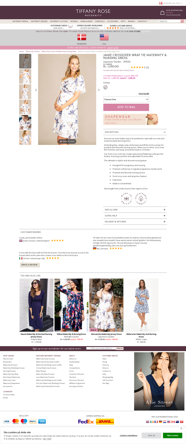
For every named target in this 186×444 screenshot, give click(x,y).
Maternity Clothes (59, 21)
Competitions (74, 368)
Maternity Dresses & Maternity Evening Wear (59, 51)
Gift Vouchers (107, 380)
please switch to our (122, 31)
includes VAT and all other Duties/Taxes (118, 70)
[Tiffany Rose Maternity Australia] (177, 421)
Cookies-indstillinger (128, 436)
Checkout (142, 21)
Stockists (72, 377)
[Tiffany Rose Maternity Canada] (173, 421)
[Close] (146, 31)
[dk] (81, 41)
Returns (105, 368)
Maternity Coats (9, 380)
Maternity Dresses (39, 21)
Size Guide (144, 93)
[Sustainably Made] (70, 27)
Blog (71, 365)
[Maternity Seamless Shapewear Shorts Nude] (131, 126)
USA (104, 44)
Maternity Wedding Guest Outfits (49, 365)
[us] (104, 41)
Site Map (105, 383)
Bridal (5, 398)
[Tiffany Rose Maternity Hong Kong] (181, 421)
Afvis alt (151, 436)
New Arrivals (8, 359)
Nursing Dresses (9, 371)
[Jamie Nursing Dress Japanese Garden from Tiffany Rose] (25, 61)
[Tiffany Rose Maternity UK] (148, 421)
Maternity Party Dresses (45, 359)
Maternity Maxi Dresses (45, 374)
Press (71, 371)
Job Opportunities (76, 386)
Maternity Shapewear (11, 383)
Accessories (112, 21)
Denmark (82, 44)
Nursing (74, 21)
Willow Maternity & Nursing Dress (71, 334)
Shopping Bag (107, 377)
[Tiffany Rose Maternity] (79, 18)
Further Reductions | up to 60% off (121, 75)
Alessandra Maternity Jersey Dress (106, 334)
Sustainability (74, 362)
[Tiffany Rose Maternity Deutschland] (160, 421)
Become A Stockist (76, 380)
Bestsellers (7, 362)
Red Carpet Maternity (11, 377)
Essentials (99, 21)
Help (104, 374)
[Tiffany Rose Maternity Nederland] (165, 421)
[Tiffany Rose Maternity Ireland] (152, 421)
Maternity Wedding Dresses (14, 368)
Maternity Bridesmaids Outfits (47, 362)
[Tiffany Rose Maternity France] (156, 421)
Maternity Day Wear (11, 374)
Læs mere (47, 439)
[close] (181, 428)
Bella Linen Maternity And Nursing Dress (141, 335)
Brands (131, 21)
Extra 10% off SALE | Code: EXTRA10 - (93, 47)
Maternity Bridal (20, 21)
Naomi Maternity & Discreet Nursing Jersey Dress (36, 335)
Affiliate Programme (77, 383)
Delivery (105, 365)
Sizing (104, 362)
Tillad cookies (173, 436)
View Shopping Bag (173, 15)
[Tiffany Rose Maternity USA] (169, 421)
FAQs (104, 359)
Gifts (123, 21)
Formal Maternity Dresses (46, 368)
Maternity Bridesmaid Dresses (48, 386)
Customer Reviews (76, 374)
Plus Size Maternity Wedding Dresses (50, 383)
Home (21, 51)
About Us (72, 359)
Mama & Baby (87, 21)
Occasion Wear (9, 394)
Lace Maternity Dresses (45, 377)
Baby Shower (41, 371)
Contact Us (106, 371)
